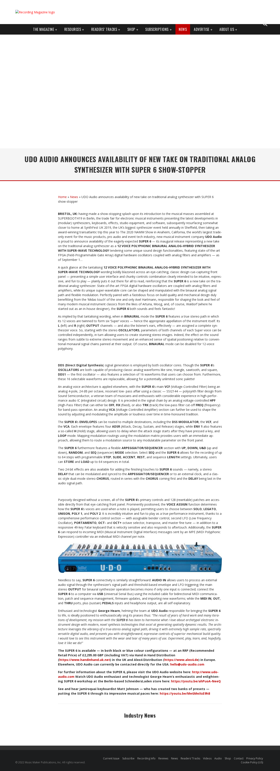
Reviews (163, 758)
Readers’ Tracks (190, 758)
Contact (238, 758)
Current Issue (111, 758)
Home (62, 197)
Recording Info (146, 758)
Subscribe (128, 758)
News (183, 29)
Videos (207, 758)
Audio (218, 758)
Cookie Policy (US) (252, 762)
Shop (131, 29)
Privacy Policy (254, 758)
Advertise (201, 29)
